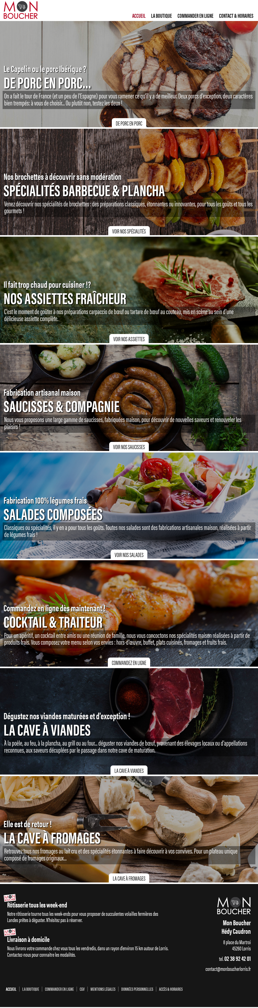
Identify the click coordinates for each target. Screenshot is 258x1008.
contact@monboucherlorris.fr (228, 968)
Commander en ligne (195, 15)
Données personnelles (137, 989)
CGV (82, 989)
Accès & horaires (171, 989)
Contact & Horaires (236, 15)
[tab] (129, 122)
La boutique (161, 15)
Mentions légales (102, 989)
